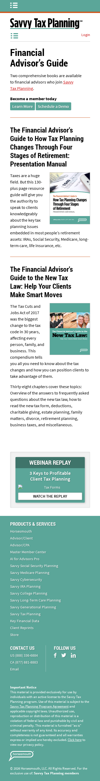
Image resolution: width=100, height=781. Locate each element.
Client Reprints (22, 627)
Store (14, 634)
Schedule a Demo (53, 106)
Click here (75, 740)
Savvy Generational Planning (33, 607)
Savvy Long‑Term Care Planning (35, 600)
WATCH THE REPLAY (50, 496)
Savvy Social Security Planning (34, 565)
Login (85, 34)
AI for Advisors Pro (24, 558)
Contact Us (22, 648)
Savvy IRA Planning (25, 586)
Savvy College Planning (28, 593)
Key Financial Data (24, 620)
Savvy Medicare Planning (29, 572)
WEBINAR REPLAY (50, 462)
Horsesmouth (21, 531)
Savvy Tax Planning (25, 614)
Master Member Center (28, 552)
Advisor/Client (21, 538)
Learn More (22, 106)
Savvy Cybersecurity (26, 579)
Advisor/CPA (20, 545)
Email (14, 669)
